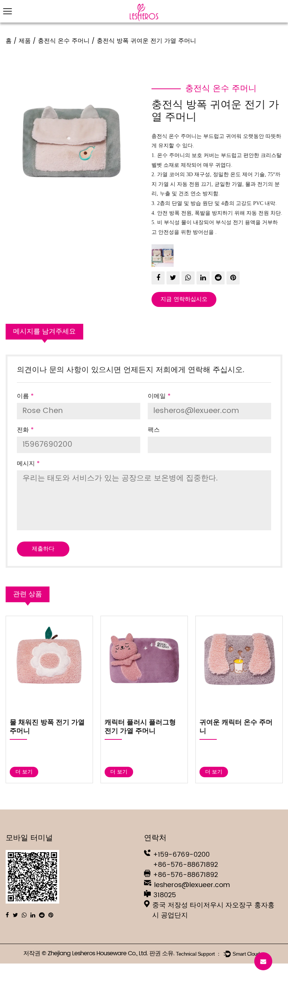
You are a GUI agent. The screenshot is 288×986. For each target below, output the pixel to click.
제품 (25, 41)
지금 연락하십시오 (183, 299)
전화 (25, 430)
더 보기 (97, 772)
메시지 (28, 464)
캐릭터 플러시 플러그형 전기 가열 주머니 (119, 726)
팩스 (154, 430)
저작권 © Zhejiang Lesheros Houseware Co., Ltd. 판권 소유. (99, 954)
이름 (25, 396)
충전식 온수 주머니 (64, 41)
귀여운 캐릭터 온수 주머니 (215, 726)
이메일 (159, 396)
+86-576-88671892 (185, 864)
